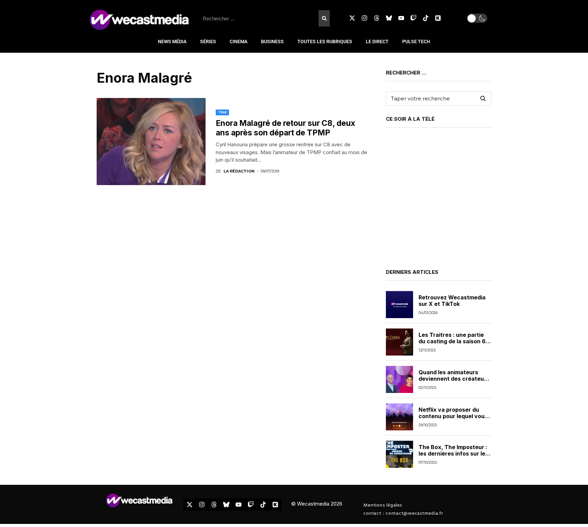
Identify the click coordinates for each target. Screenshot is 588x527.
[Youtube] (401, 18)
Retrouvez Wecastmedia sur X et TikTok (452, 300)
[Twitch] (413, 18)
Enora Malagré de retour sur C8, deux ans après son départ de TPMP (285, 127)
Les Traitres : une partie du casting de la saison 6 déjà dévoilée (452, 341)
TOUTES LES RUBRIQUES (324, 41)
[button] (477, 18)
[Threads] (377, 18)
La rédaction (239, 171)
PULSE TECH (416, 41)
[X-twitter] (352, 18)
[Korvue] (438, 18)
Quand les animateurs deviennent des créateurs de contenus (454, 379)
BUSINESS (272, 41)
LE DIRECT (377, 41)
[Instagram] (364, 18)
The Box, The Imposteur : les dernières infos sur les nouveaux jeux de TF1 (453, 453)
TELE (222, 112)
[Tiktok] (426, 18)
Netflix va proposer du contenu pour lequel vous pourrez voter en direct (453, 416)
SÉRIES (208, 41)
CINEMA (238, 41)
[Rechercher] (323, 18)
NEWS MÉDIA (172, 41)
